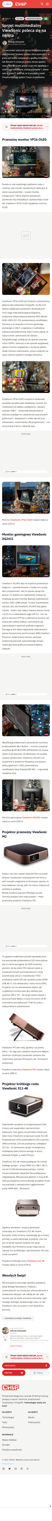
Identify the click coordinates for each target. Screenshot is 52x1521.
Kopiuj (40, 1373)
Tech (21, 19)
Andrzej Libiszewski (16, 42)
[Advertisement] (26, 452)
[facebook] (7, 1337)
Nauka (31, 1417)
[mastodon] (5, 1340)
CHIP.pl (12, 1460)
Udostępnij (9, 1366)
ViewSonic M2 (29, 1069)
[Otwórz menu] (47, 4)
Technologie (8, 1417)
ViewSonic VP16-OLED (21, 520)
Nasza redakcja (9, 1440)
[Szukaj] (42, 4)
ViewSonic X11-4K (35, 1261)
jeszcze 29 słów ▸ (16, 1346)
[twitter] (4, 1337)
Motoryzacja (8, 1427)
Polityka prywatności (12, 1449)
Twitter (8, 1373)
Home (8, 18)
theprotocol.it (8, 1464)
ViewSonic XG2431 (31, 817)
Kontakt (6, 1445)
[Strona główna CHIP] (21, 4)
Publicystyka (34, 1422)
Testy (4, 1422)
